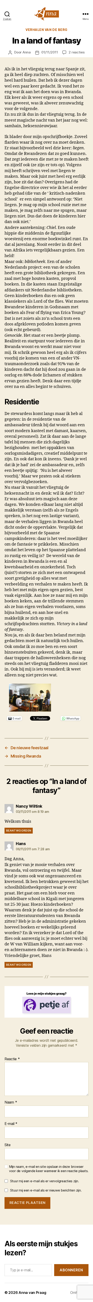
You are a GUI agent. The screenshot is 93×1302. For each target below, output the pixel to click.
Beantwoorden (18, 830)
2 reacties (76, 52)
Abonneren (71, 1270)
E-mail (11, 1124)
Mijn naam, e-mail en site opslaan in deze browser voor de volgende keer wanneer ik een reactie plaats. (48, 1169)
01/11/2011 (49, 52)
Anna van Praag (32, 1292)
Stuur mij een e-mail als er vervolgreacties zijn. (44, 1181)
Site (8, 1145)
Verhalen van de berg (46, 30)
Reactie (12, 1059)
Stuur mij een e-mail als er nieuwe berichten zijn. (46, 1190)
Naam (11, 1102)
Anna (27, 52)
